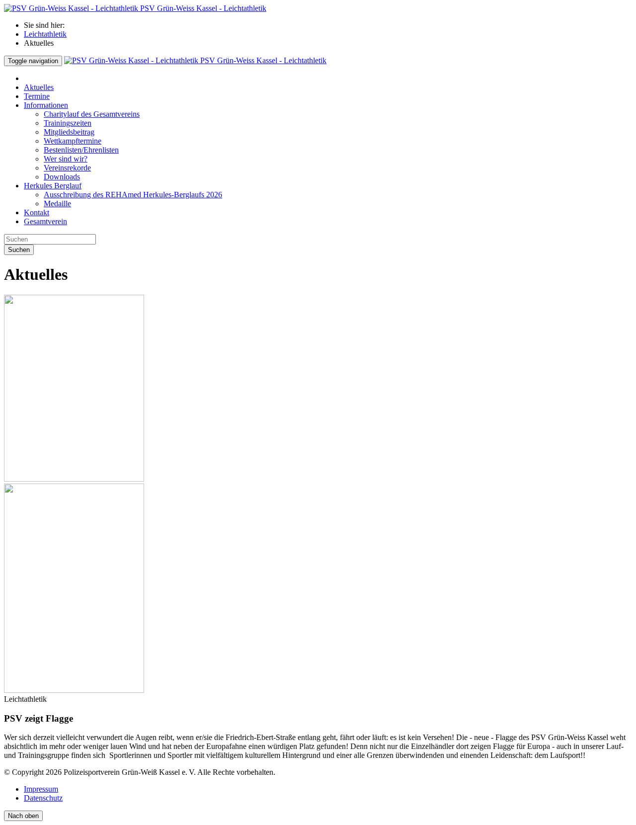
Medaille (57, 203)
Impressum (41, 789)
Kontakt (36, 212)
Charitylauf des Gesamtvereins (92, 114)
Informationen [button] (46, 105)
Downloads (62, 176)
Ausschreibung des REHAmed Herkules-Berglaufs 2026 (133, 194)
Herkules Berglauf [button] (52, 185)
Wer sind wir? (65, 159)
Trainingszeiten (67, 123)
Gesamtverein (45, 221)
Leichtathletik (45, 34)
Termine (37, 96)
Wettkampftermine (72, 141)
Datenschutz (43, 798)
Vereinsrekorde (67, 168)
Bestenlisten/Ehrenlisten (81, 150)
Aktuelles (39, 87)
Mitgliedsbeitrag (69, 132)
